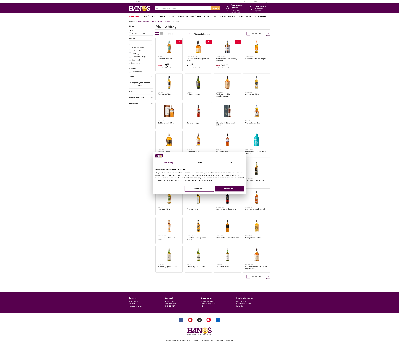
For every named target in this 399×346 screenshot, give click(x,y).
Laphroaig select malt (196, 267)
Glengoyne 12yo (164, 94)
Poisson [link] (241, 16)
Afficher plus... (134, 63)
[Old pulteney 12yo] (256, 111)
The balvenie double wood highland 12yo (256, 268)
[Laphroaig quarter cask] (169, 254)
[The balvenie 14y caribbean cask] (227, 82)
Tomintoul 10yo (193, 152)
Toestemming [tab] (168, 163)
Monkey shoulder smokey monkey (226, 60)
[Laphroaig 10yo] (227, 254)
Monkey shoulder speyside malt (198, 60)
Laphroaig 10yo (222, 267)
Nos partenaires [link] (147, 2)
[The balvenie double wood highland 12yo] (256, 254)
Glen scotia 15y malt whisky (227, 238)
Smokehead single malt (255, 180)
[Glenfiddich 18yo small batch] (227, 111)
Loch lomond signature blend (196, 239)
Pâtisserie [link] (232, 16)
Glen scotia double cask (255, 209)
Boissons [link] (180, 16)
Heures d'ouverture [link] (135, 306)
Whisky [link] (167, 21)
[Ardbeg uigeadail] (198, 82)
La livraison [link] (240, 306)
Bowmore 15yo (193, 123)
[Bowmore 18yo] (227, 140)
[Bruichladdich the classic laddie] (256, 140)
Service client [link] (248, 2)
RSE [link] (202, 306)
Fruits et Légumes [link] (148, 16)
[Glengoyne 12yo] (169, 82)
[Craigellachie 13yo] (256, 226)
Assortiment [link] (145, 21)
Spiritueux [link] (161, 21)
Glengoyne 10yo (252, 94)
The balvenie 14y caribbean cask (223, 95)
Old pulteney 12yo (252, 123)
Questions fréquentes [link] (208, 304)
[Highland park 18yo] (169, 111)
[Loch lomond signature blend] (198, 226)
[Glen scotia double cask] (256, 197)
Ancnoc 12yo (192, 209)
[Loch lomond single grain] (227, 197)
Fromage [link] (207, 16)
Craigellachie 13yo (253, 238)
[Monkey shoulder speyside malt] (198, 47)
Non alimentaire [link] (219, 16)
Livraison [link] (132, 304)
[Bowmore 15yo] (198, 111)
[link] (258, 1)
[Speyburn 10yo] (169, 197)
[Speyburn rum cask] (169, 47)
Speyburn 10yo (164, 209)
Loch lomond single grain (226, 209)
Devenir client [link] (241, 301)
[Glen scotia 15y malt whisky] (227, 226)
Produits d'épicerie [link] (193, 16)
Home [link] (139, 21)
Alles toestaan (229, 189)
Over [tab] (230, 163)
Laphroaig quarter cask (167, 267)
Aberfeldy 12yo (164, 152)
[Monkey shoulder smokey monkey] (227, 47)
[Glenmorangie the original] (256, 47)
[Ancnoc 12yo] (198, 197)
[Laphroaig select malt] (198, 254)
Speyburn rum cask (165, 59)
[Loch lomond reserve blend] (169, 226)
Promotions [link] (134, 16)
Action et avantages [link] (172, 301)
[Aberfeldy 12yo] (169, 140)
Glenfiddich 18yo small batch (225, 124)
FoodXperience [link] (260, 16)
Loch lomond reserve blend (166, 239)
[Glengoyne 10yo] (256, 82)
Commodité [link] (162, 16)
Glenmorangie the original (256, 59)
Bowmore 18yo (222, 152)
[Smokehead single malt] (256, 168)
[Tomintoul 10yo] (198, 140)
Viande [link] (249, 16)
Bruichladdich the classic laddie (255, 153)
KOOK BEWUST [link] (170, 306)
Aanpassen (198, 189)
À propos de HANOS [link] (135, 2)
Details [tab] (199, 163)
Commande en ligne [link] (243, 304)
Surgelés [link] (172, 16)
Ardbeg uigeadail (194, 94)
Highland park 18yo (166, 123)
